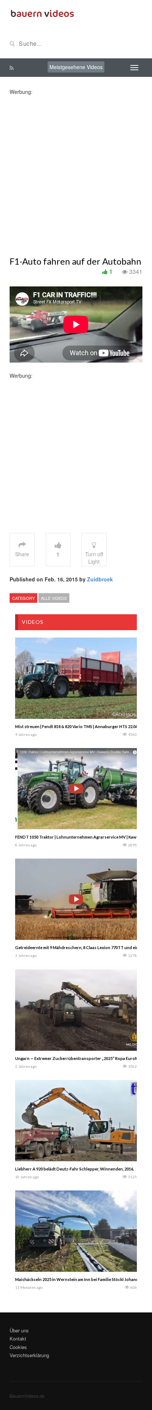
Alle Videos (54, 598)
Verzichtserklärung (29, 1355)
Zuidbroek (100, 579)
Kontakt (18, 1338)
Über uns (19, 1330)
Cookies (18, 1346)
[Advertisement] (76, 171)
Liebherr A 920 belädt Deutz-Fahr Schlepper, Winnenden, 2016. (74, 1168)
